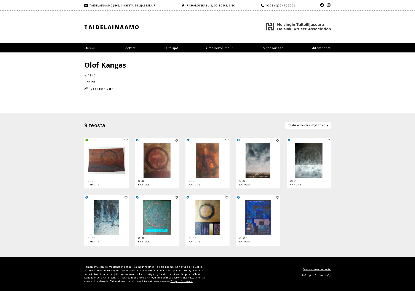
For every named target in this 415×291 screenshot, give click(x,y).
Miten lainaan (273, 48)
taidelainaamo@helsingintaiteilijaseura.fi (122, 5)
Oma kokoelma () (220, 48)
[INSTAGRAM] (328, 5)
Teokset (129, 48)
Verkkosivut (102, 89)
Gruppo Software (182, 281)
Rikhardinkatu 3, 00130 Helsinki (211, 5)
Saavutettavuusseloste (317, 269)
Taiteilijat (171, 48)
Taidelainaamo (112, 27)
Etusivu (89, 48)
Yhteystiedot (321, 48)
